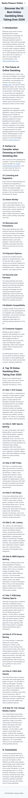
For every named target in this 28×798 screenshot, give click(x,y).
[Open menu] (24, 3)
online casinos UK (14, 140)
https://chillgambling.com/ (10, 61)
